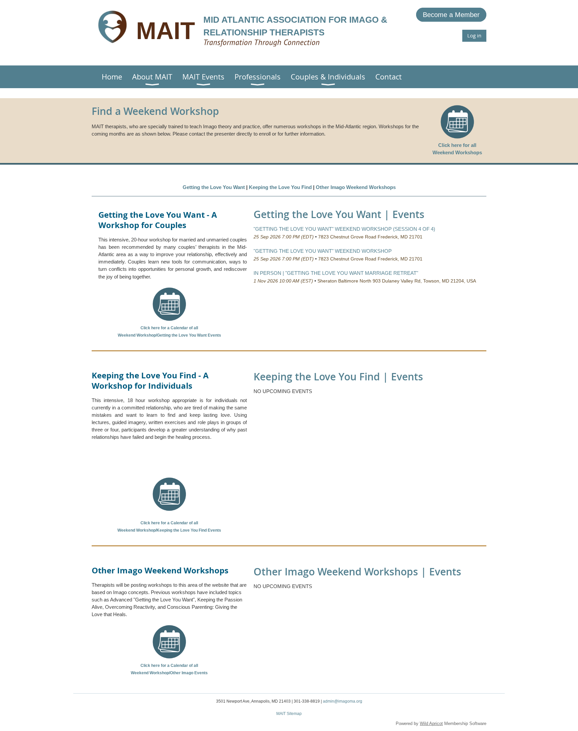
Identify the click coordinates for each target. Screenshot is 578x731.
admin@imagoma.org (342, 701)
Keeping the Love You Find (280, 187)
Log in (474, 35)
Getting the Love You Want (214, 187)
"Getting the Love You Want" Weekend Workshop (323, 251)
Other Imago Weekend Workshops (356, 187)
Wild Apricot (431, 723)
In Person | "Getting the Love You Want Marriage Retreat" (336, 273)
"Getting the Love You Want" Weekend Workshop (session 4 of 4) (344, 229)
